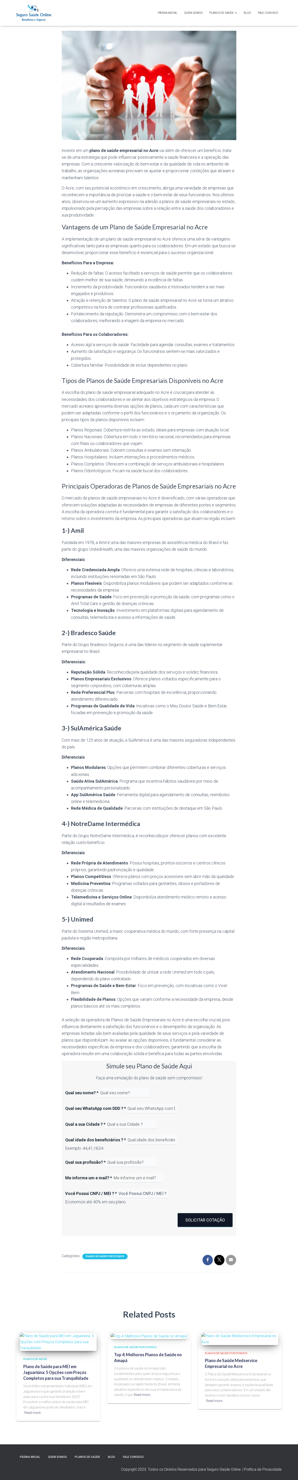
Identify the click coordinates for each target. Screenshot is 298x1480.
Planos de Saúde (222, 12)
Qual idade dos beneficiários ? (95, 1139)
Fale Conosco (268, 12)
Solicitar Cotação (205, 1220)
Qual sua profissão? (85, 1162)
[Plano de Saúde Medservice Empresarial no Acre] (239, 1338)
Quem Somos (193, 12)
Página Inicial (167, 12)
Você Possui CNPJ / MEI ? (91, 1193)
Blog (247, 12)
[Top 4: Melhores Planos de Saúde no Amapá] (149, 1336)
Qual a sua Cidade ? (85, 1124)
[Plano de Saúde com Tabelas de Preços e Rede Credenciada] (34, 13)
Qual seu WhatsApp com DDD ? (95, 1108)
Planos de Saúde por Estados (105, 1256)
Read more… (33, 1413)
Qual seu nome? (81, 1092)
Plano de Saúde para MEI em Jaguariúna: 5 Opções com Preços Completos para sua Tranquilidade (55, 1372)
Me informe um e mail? (88, 1177)
